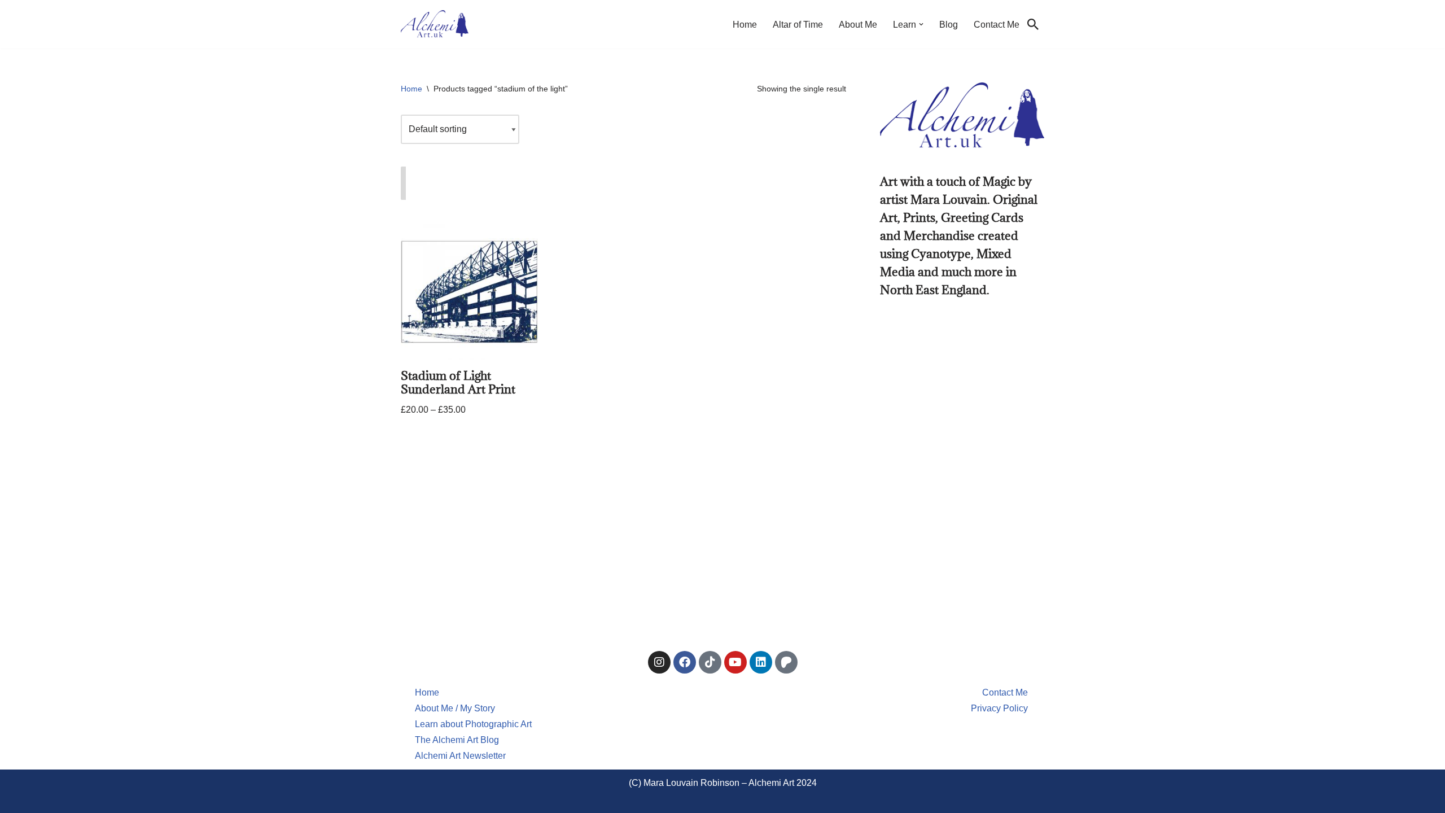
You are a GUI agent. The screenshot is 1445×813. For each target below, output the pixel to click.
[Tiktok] (710, 662)
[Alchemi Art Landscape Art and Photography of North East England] (434, 24)
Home (745, 24)
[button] (921, 24)
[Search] (1033, 24)
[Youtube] (735, 662)
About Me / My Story (455, 708)
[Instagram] (659, 662)
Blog (948, 24)
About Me (858, 24)
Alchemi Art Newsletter (460, 755)
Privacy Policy (999, 708)
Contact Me (996, 24)
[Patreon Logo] (786, 662)
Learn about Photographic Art (473, 724)
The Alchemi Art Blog (457, 740)
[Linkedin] (761, 662)
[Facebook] (684, 662)
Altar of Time (798, 24)
